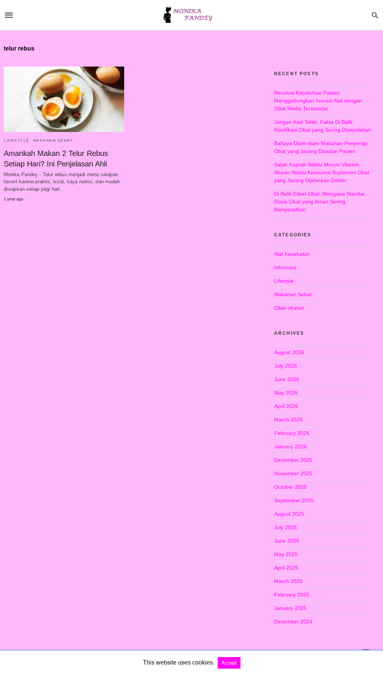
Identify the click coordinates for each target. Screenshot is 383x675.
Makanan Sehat (53, 140)
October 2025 (290, 487)
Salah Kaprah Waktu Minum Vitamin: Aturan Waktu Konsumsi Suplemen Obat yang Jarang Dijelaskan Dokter (321, 172)
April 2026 (286, 406)
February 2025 (291, 595)
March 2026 (288, 420)
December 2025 (293, 460)
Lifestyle (17, 140)
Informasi (285, 267)
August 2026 (289, 352)
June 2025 (286, 541)
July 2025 (285, 527)
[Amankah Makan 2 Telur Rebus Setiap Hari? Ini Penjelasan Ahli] (64, 99)
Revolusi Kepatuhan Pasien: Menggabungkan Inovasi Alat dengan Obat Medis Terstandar (318, 100)
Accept (229, 663)
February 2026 (291, 433)
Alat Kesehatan (292, 254)
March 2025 (288, 581)
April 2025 (286, 568)
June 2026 (286, 379)
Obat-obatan (289, 308)
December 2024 (293, 622)
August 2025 (289, 514)
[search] (375, 15)
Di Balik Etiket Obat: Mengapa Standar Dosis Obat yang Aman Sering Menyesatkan (319, 201)
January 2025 (290, 608)
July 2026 (285, 366)
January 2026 (290, 447)
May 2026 (286, 393)
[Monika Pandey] (191, 15)
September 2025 (294, 500)
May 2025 (286, 554)
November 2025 (293, 473)
